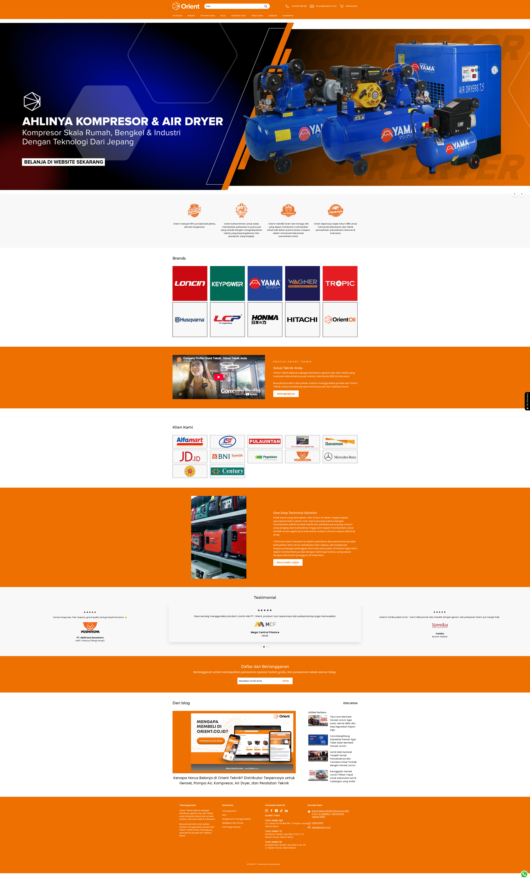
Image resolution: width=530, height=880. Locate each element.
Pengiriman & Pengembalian (236, 819)
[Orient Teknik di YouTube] (276, 810)
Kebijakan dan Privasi (232, 823)
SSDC (268, 867)
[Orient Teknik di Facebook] (271, 810)
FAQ (224, 815)
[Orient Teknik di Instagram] (266, 810)
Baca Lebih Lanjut (288, 562)
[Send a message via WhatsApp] (524, 874)
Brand (191, 15)
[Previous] (515, 194)
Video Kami (257, 15)
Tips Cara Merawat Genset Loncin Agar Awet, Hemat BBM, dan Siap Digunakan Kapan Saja (343, 723)
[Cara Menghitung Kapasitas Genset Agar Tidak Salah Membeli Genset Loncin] (318, 740)
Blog (223, 15)
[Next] (521, 194)
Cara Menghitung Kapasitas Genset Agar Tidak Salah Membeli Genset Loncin (343, 741)
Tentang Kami (207, 15)
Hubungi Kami (238, 15)
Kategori (177, 15)
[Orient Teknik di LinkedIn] (286, 810)
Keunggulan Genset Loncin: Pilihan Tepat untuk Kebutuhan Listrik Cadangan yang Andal (343, 776)
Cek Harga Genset (231, 827)
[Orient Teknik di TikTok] (281, 810)
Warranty (288, 15)
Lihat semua (350, 702)
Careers (272, 15)
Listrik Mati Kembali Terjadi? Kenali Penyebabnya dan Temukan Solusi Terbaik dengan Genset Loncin (343, 758)
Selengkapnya (286, 393)
